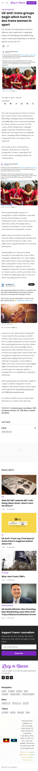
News (28, 712)
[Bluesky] (10, 103)
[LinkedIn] (22, 103)
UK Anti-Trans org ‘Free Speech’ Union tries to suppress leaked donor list (18, 541)
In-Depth (5, 712)
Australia (20, 712)
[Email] (27, 103)
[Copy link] (33, 103)
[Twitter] (35, 428)
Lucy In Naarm (12, 767)
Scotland (32, 410)
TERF (34, 408)
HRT (3, 497)
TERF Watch (24, 410)
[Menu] (3, 2)
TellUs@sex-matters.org (14, 392)
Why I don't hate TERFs (13, 576)
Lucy (8, 46)
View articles (7, 431)
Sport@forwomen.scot (25, 389)
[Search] (7, 2)
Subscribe (31, 3)
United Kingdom (8, 9)
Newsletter (5, 413)
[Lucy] (3, 46)
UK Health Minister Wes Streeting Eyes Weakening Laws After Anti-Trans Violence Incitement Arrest (19, 612)
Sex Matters (27, 408)
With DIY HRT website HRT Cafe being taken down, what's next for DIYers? (17, 503)
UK (18, 410)
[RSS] (11, 677)
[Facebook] (16, 103)
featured (5, 573)
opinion (13, 712)
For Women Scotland (9, 410)
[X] (5, 103)
